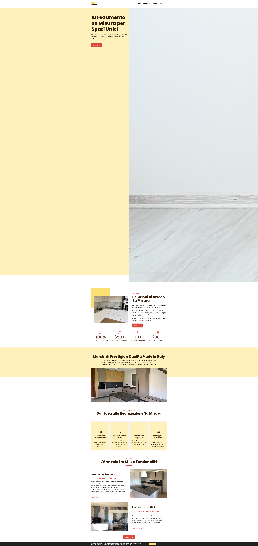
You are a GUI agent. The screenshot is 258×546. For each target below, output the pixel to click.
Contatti (163, 3)
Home (139, 3)
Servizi (155, 3)
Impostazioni (161, 544)
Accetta (152, 544)
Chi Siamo (146, 3)
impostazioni (128, 544)
